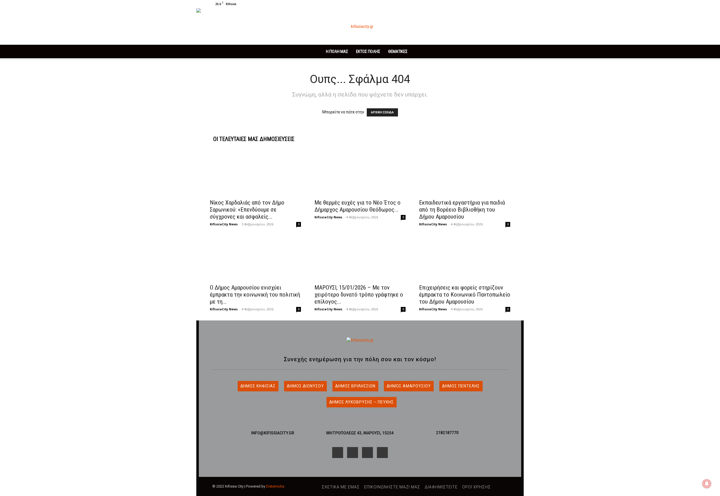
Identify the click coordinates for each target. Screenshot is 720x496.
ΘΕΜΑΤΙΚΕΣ (398, 51)
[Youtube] (506, 4)
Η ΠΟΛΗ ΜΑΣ (337, 51)
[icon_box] (273, 431)
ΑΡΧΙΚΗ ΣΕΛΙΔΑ (382, 112)
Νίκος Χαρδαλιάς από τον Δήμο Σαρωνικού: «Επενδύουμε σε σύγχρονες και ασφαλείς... (247, 209)
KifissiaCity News (224, 224)
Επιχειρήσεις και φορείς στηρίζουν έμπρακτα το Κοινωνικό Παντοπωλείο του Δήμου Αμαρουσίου (464, 294)
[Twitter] (496, 4)
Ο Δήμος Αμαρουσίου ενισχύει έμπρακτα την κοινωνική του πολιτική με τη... (255, 294)
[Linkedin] (367, 452)
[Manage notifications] (706, 483)
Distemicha (275, 486)
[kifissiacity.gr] (360, 340)
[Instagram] (487, 4)
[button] (469, 4)
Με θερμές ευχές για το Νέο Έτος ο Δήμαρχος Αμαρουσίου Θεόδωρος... (357, 206)
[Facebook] (478, 4)
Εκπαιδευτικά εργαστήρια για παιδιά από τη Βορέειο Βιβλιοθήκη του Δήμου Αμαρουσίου (462, 209)
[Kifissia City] (360, 26)
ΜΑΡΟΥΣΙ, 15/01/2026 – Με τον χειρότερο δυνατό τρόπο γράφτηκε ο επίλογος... (358, 294)
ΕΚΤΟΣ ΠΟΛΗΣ (368, 51)
